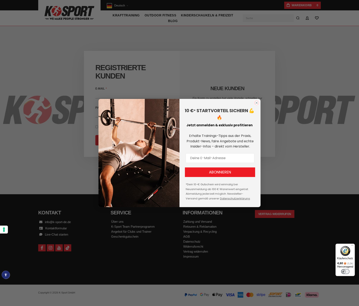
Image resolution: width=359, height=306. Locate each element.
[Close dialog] (256, 103)
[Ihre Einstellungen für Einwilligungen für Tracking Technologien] (4, 229)
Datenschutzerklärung (235, 198)
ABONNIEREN (220, 172)
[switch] (345, 271)
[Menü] (352, 246)
